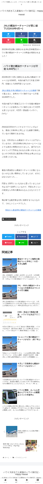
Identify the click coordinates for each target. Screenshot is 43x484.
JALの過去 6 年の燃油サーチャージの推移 (19, 90)
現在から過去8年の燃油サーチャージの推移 (23, 210)
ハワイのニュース (9, 219)
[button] (38, 301)
